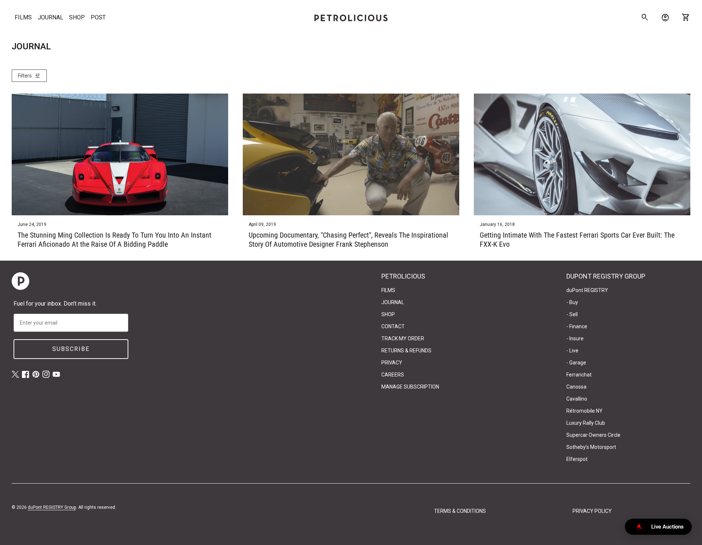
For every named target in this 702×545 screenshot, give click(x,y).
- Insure (575, 338)
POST (98, 17)
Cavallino (576, 399)
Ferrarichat (579, 375)
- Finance (576, 326)
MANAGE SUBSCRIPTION (410, 387)
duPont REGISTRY (587, 290)
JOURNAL (50, 17)
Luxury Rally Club (585, 423)
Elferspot (577, 459)
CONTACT (393, 326)
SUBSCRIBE (71, 348)
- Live (572, 350)
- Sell (572, 314)
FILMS (23, 17)
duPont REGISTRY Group (52, 507)
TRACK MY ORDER (402, 338)
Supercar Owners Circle (593, 435)
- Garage (576, 363)
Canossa (576, 387)
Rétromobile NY (584, 411)
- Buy (572, 302)
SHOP (77, 17)
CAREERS (392, 375)
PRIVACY (391, 363)
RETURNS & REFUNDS (406, 350)
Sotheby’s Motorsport (591, 447)
